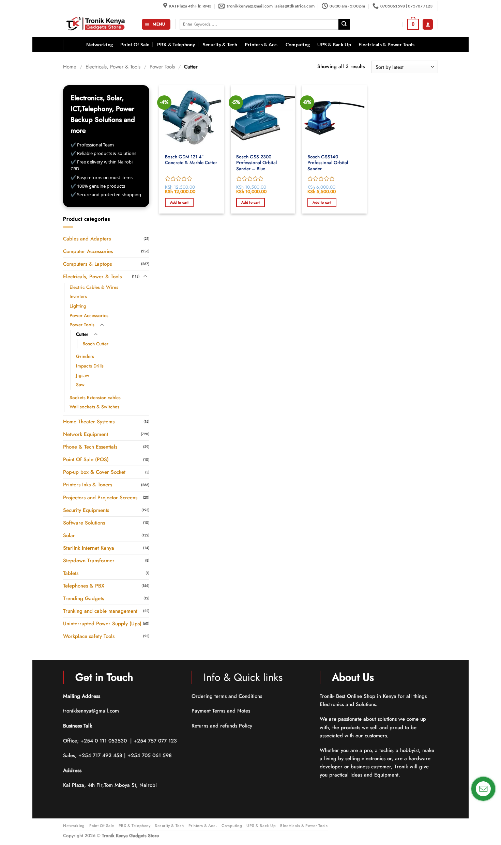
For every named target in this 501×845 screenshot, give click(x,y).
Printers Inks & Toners (87, 484)
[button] (156, 24)
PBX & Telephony (176, 44)
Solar (69, 535)
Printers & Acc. (261, 44)
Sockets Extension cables (95, 397)
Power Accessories (89, 315)
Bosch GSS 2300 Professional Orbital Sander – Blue (256, 163)
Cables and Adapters (87, 238)
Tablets (70, 573)
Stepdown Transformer (89, 560)
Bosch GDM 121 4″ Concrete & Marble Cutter (191, 160)
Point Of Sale (135, 44)
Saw (80, 384)
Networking (99, 44)
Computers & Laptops (87, 263)
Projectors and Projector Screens (100, 497)
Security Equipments (86, 510)
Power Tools (162, 67)
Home (69, 67)
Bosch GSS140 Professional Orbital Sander (327, 163)
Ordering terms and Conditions (228, 696)
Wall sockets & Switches (94, 407)
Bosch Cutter (95, 343)
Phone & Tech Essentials (90, 447)
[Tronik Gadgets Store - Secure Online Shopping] (97, 24)
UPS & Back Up (334, 44)
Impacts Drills (90, 365)
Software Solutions (84, 522)
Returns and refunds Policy (222, 726)
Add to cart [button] (179, 202)
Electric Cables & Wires (94, 287)
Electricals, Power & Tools (113, 67)
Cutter (82, 334)
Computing (298, 44)
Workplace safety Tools (89, 636)
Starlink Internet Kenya (88, 547)
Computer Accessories (88, 251)
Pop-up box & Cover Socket (94, 472)
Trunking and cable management (100, 611)
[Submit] (343, 24)
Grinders (85, 356)
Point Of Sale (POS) (86, 459)
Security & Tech (220, 44)
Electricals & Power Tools (387, 44)
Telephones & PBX (83, 586)
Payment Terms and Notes (222, 711)
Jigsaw (82, 375)
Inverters (78, 296)
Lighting (78, 306)
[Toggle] (145, 276)
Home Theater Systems (89, 421)
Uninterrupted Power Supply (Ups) (102, 623)
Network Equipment (85, 434)
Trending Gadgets (83, 598)
